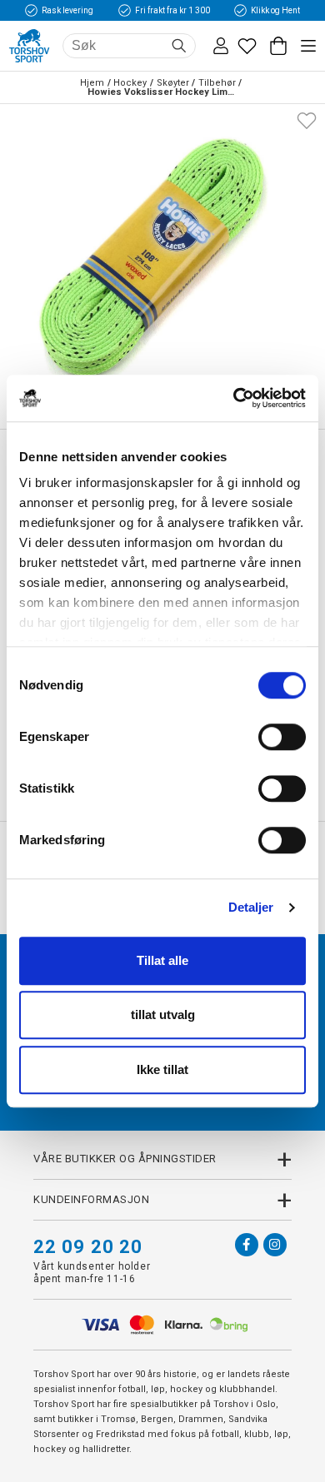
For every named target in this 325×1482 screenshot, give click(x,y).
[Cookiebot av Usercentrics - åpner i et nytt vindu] (234, 398)
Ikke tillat (162, 1069)
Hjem (92, 82)
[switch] (282, 737)
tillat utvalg (163, 1014)
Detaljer (251, 907)
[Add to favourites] (307, 119)
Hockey (130, 82)
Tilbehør (217, 82)
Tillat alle (162, 960)
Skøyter (173, 82)
